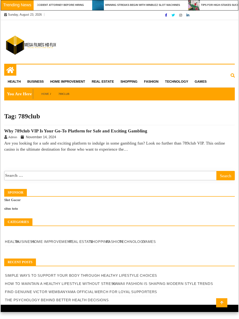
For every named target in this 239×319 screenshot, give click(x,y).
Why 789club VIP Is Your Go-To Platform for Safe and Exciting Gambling (75, 130)
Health (14, 81)
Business (35, 81)
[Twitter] (174, 15)
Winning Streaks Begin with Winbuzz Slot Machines (139, 5)
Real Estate (103, 81)
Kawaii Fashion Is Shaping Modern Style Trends (162, 284)
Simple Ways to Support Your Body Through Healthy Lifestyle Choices (81, 275)
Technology (176, 81)
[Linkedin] (187, 15)
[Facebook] (166, 15)
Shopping (128, 81)
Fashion (151, 81)
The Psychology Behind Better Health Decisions (57, 300)
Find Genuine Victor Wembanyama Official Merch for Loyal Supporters (81, 292)
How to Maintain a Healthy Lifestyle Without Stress (60, 284)
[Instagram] (181, 15)
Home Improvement (67, 81)
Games (201, 81)
